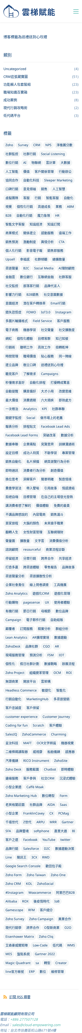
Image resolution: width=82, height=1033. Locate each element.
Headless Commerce (21, 690)
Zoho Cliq (46, 936)
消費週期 (29, 400)
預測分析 (36, 655)
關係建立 (29, 233)
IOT (61, 655)
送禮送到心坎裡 (52, 365)
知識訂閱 (53, 224)
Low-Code (40, 945)
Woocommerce (39, 892)
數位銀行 (26, 277)
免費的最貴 (62, 505)
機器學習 (29, 330)
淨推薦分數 (64, 145)
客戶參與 (29, 778)
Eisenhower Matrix (19, 936)
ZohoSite (60, 760)
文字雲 (39, 540)
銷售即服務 (55, 250)
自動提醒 (11, 391)
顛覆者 (10, 628)
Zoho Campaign (41, 919)
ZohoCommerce (34, 734)
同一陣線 (65, 356)
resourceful (32, 549)
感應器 (70, 751)
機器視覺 (67, 743)
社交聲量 (47, 330)
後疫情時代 (41, 901)
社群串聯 (58, 409)
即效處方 (65, 400)
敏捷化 (46, 690)
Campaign (13, 620)
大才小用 (47, 391)
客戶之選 (11, 839)
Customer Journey (56, 716)
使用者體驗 (62, 602)
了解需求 (29, 374)
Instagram (63, 312)
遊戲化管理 (62, 593)
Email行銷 (58, 303)
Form (63, 795)
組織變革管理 (39, 672)
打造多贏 (11, 567)
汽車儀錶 (11, 760)
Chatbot (50, 769)
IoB (56, 901)
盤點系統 (23, 954)
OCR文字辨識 (46, 743)
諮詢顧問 (11, 549)
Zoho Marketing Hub (21, 795)
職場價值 (29, 356)
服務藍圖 (32, 769)
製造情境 (65, 479)
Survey (23, 145)
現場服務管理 (15, 655)
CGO (46, 646)
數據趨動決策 (64, 848)
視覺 (8, 206)
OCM (57, 672)
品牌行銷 (11, 848)
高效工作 (44, 347)
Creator (61, 963)
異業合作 (64, 919)
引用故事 (50, 488)
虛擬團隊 (11, 198)
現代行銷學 (13, 927)
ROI (69, 672)
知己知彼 (62, 338)
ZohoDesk (12, 646)
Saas (63, 804)
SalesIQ (11, 734)
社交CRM (47, 778)
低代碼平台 (11, 115)
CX (51, 813)
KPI (44, 409)
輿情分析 (47, 242)
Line (8, 857)
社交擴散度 (67, 330)
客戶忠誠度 (13, 707)
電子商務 (11, 330)
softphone (41, 831)
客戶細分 (46, 910)
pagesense (31, 602)
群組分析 (62, 628)
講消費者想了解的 (18, 505)
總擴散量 (58, 259)
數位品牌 (62, 611)
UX (47, 602)
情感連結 (68, 488)
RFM (31, 910)
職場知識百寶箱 (15, 92)
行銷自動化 (13, 699)
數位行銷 (11, 162)
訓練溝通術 (67, 444)
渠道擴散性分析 (41, 576)
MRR (53, 822)
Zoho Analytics (16, 593)
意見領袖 (29, 189)
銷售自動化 (13, 461)
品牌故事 (68, 567)
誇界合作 (32, 927)
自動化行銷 (24, 215)
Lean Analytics (16, 637)
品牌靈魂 (22, 831)
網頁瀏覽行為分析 (57, 461)
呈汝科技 (11, 743)
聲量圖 (10, 540)
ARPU (40, 822)
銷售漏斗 (57, 514)
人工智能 (11, 171)
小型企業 (11, 813)
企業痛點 (29, 444)
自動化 (68, 198)
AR (57, 646)
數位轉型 (48, 795)
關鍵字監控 (13, 417)
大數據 (65, 162)
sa (37, 963)
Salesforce (31, 848)
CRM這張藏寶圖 (15, 76)
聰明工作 (26, 347)
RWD (45, 857)
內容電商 (39, 514)
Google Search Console (23, 866)
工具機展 (60, 584)
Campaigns (49, 374)
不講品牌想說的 (16, 514)
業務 (59, 206)
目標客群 (44, 338)
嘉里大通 (60, 831)
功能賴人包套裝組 (17, 84)
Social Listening (53, 154)
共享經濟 (65, 558)
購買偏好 (29, 391)
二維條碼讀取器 (16, 751)
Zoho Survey (14, 919)
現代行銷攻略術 (15, 107)
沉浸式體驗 (67, 778)
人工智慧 (58, 189)
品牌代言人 (52, 286)
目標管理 (29, 497)
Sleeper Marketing (58, 180)
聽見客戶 (11, 374)
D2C (47, 848)
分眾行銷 (29, 558)
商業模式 (11, 233)
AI (24, 162)
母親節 (46, 611)
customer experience (21, 716)
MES (8, 954)
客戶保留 (32, 707)
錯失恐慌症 (13, 312)
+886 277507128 (24, 1019)
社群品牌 (36, 804)
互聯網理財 (55, 532)
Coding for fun (16, 725)
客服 (26, 198)
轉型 (47, 963)
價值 (26, 171)
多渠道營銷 (61, 699)
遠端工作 (65, 233)
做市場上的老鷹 (51, 417)
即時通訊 (11, 470)
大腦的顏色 (31, 523)
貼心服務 (47, 356)
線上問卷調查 (39, 584)
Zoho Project (14, 672)
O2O (67, 927)
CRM (36, 145)
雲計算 (51, 162)
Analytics (30, 409)
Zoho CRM (13, 883)
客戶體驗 (55, 725)
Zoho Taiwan (36, 875)
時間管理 (11, 356)
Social (30, 417)
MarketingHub (37, 699)
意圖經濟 (11, 303)
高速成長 (44, 206)
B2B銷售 (32, 294)
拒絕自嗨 (11, 497)
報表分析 (11, 426)
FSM (50, 655)
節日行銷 (29, 611)
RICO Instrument (36, 760)
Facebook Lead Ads (55, 426)
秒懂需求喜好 (15, 382)
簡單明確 (47, 479)
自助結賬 (56, 620)
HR (57, 215)
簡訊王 (21, 857)
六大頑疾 (47, 400)
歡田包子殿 (54, 866)
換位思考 (11, 479)
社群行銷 (29, 154)
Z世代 (27, 822)
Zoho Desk (13, 769)
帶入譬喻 (32, 488)
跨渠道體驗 (31, 567)
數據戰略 (50, 663)
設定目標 (11, 453)
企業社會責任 (15, 584)
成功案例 (10, 100)
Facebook (30, 839)
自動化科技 (31, 180)
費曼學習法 (13, 488)
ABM (70, 206)
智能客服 (52, 198)
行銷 (38, 198)
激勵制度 (29, 242)
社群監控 (11, 154)
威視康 (37, 751)
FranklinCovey (33, 813)
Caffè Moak (35, 787)
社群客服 (65, 277)
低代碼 (57, 945)
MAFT (27, 743)
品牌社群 (31, 646)
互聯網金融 (46, 277)
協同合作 (11, 180)
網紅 (8, 338)
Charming (58, 734)
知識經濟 (36, 224)
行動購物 (11, 602)
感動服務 (47, 233)
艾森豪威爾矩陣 (16, 945)
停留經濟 (11, 558)
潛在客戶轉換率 (34, 303)
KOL (29, 883)
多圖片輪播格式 (16, 321)
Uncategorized (14, 68)
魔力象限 (43, 215)
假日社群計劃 (29, 663)
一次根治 (11, 409)
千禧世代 (11, 822)
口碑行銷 (11, 189)
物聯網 (36, 162)
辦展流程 (68, 663)
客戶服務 (63, 321)
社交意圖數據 (53, 294)
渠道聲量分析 (15, 576)
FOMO (31, 312)
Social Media (44, 268)
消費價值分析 (58, 540)
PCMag (63, 813)
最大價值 (11, 400)
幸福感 (25, 259)
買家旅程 (11, 523)
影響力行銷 (13, 294)
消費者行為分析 (34, 470)
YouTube (48, 839)
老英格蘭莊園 (15, 804)
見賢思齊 (47, 444)
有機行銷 (11, 611)
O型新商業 (51, 927)
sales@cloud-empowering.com (36, 1024)
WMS (71, 945)
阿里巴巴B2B (65, 892)
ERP (32, 971)
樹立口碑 (29, 365)
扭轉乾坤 (62, 347)
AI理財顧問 (66, 268)
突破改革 (49, 435)
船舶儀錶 (53, 751)
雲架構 (46, 681)
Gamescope (14, 910)
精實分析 (44, 628)
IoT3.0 (45, 312)
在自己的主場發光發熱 (57, 497)
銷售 (44, 189)
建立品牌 (11, 365)
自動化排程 (38, 382)
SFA (8, 831)
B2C (26, 268)
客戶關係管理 (44, 171)
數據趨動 (60, 637)
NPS (48, 145)
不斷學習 (50, 453)
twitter (65, 839)
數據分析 (67, 435)
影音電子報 (34, 250)
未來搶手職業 (53, 523)
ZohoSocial (45, 883)
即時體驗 (67, 769)
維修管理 (57, 971)
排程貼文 (29, 426)
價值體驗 (42, 505)
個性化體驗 (25, 338)
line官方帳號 (14, 971)
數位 (43, 971)
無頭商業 (11, 681)
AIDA (51, 804)
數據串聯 (11, 444)
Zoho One (58, 875)
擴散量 (25, 540)
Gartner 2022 (45, 954)
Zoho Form (13, 875)
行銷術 (10, 347)
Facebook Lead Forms (21, 435)
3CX (34, 857)
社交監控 (11, 286)
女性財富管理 (32, 532)
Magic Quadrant (18, 963)
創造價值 (57, 470)
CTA (61, 242)
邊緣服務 (11, 778)
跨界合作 (47, 558)
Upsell (10, 259)
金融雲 (10, 277)
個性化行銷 (25, 206)
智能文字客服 (15, 224)
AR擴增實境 (40, 637)
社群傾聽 (41, 259)
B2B (8, 215)
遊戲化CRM (41, 593)
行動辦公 (65, 171)
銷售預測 (11, 242)
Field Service (42, 321)
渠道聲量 (11, 268)
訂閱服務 (26, 628)
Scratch (38, 725)
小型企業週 (13, 787)
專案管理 (68, 453)
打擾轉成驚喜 (60, 382)
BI (73, 831)
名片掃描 (32, 461)
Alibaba (11, 901)
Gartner (68, 822)
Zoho (9, 145)
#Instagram (14, 892)
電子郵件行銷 (35, 620)
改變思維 (65, 391)
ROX (25, 901)
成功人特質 (31, 453)
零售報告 (50, 567)
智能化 (61, 690)
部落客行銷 (31, 286)
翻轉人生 (11, 532)
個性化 (10, 663)
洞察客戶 (29, 479)
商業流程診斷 (55, 549)
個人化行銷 (13, 250)
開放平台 (29, 681)
